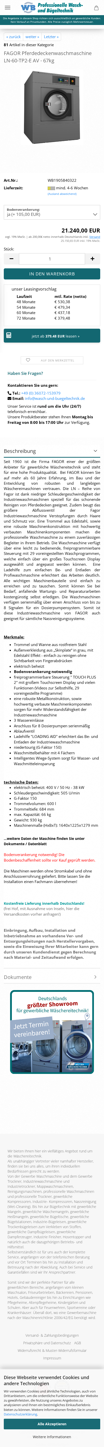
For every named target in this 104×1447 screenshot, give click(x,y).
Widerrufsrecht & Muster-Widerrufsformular (52, 1350)
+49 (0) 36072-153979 (41, 393)
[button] (11, 259)
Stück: (9, 248)
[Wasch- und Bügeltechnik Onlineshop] (52, 7)
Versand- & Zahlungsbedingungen (52, 1335)
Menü (7, 7)
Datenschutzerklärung (20, 1414)
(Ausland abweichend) (62, 194)
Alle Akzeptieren (52, 1424)
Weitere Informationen (52, 1436)
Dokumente (18, 977)
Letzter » (51, 36)
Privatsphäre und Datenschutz (47, 1342)
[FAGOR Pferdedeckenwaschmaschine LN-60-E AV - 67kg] (52, 106)
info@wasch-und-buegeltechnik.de (55, 398)
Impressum (52, 1358)
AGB (77, 1342)
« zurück (13, 36)
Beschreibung (20, 451)
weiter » (32, 36)
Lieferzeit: (13, 187)
